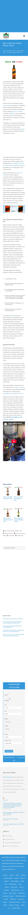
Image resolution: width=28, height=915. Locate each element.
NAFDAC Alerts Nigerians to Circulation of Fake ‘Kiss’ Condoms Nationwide (13, 630)
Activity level (8, 740)
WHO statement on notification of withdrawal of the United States (14, 813)
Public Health (11, 535)
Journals (7, 887)
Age (6, 705)
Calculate (9, 751)
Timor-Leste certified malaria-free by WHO (13, 824)
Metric (6, 695)
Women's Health (16, 908)
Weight (6, 725)
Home (4, 50)
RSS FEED (5, 800)
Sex (5, 711)
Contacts (11, 875)
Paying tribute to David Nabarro (10, 819)
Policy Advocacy (15, 890)
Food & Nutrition (15, 881)
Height (6, 718)
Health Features (13, 884)
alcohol (22, 129)
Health (14, 50)
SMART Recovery (8, 393)
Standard (7, 700)
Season (6, 734)
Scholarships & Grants (14, 902)
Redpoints (11, 113)
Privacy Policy (12, 893)
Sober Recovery (19, 393)
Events (17, 875)
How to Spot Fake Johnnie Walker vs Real (13, 530)
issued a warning (7, 105)
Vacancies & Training (14, 905)
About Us (5, 875)
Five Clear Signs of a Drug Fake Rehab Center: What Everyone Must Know (12, 622)
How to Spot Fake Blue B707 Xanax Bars (13, 618)
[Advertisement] (14, 15)
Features (16, 878)
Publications (13, 899)
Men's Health (14, 887)
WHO (10, 315)
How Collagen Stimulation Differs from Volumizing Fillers (12, 626)
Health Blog (9, 50)
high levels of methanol (17, 111)
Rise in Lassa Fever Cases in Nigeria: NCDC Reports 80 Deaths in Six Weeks (13, 635)
